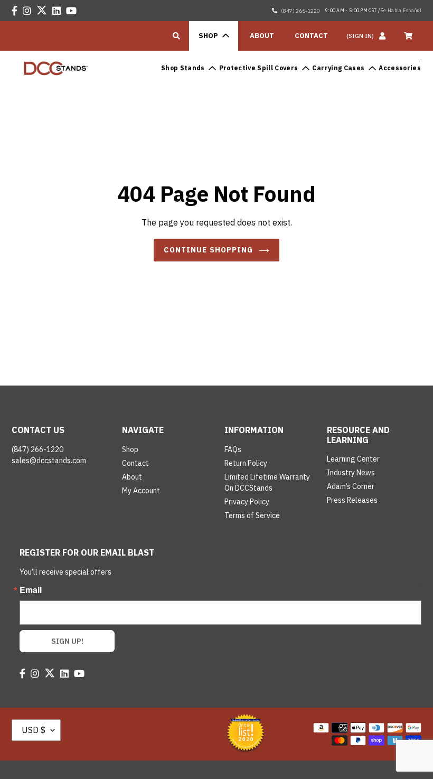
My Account (141, 490)
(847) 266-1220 (300, 10)
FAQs (232, 449)
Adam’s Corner (350, 486)
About (132, 477)
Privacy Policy (246, 501)
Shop (130, 449)
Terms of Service (252, 515)
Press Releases (352, 500)
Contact (135, 463)
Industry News (351, 472)
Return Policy (245, 463)
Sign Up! (67, 641)
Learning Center (353, 459)
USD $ (33, 730)
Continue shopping (208, 250)
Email (31, 590)
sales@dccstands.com (49, 460)
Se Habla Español (401, 10)
